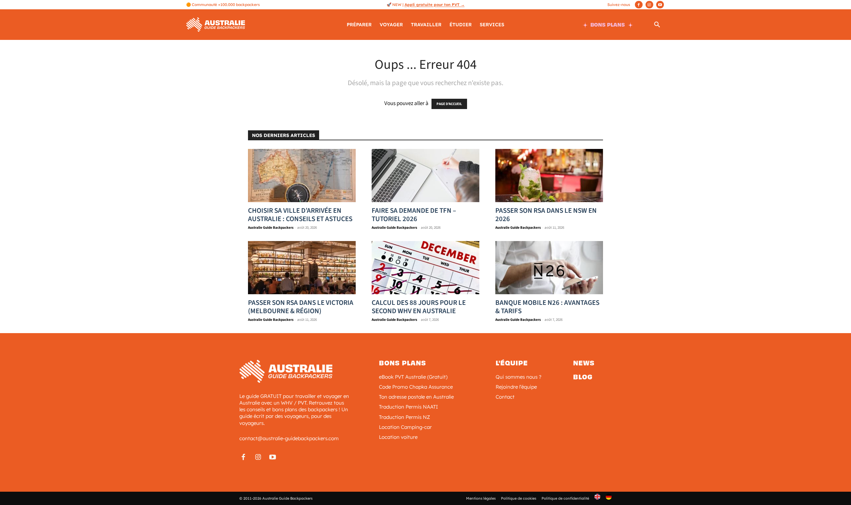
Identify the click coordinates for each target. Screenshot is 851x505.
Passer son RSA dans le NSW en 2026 (546, 214)
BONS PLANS (607, 25)
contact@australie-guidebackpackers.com (289, 438)
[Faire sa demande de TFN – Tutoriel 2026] (425, 175)
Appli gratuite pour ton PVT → (435, 4)
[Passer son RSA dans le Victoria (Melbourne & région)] (302, 267)
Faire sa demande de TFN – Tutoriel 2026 (414, 214)
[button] (657, 26)
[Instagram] (649, 4)
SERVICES (492, 25)
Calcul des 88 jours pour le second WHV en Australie (419, 307)
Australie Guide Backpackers (271, 227)
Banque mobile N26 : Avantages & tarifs (547, 307)
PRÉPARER (359, 25)
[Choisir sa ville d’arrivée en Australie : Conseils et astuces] (302, 175)
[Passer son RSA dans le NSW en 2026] (549, 175)
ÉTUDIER (460, 25)
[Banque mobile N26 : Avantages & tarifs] (549, 267)
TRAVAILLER (426, 25)
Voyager (391, 25)
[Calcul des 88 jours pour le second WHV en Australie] (425, 267)
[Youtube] (660, 4)
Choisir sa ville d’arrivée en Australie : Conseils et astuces (300, 214)
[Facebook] (639, 4)
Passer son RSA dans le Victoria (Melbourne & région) (300, 307)
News (584, 363)
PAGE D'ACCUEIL (449, 103)
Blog (583, 377)
